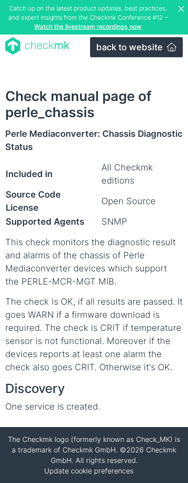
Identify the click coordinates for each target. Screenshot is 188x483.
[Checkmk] (37, 46)
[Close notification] (182, 9)
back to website (130, 47)
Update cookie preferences (88, 470)
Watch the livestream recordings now (88, 26)
